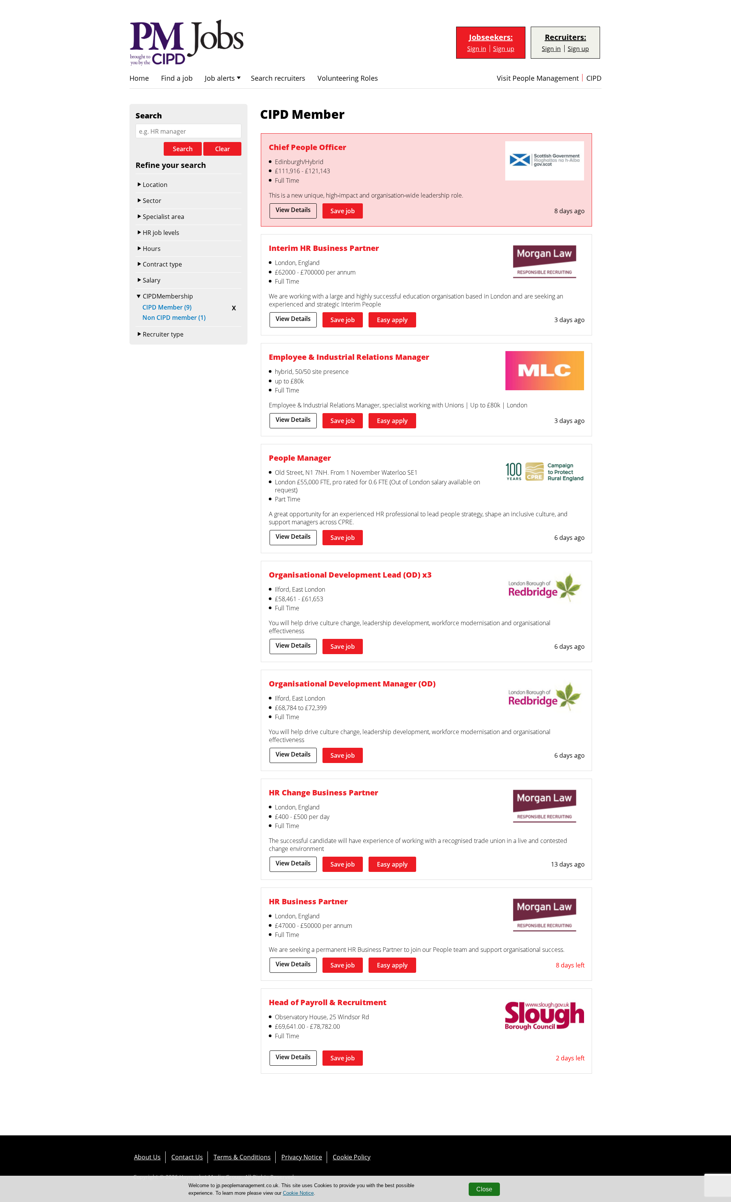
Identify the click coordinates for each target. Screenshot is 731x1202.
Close (484, 1189)
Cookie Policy (351, 1157)
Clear (222, 149)
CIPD (594, 78)
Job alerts (220, 78)
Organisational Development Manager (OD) (352, 683)
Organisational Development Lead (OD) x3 (350, 574)
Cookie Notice (298, 1193)
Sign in (476, 48)
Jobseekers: (491, 37)
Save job (342, 211)
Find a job (177, 78)
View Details (293, 210)
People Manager (300, 457)
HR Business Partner (308, 901)
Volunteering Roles (348, 78)
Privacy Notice (301, 1157)
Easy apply (392, 320)
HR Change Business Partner (323, 792)
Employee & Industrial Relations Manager (349, 356)
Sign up (503, 48)
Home (139, 78)
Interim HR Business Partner (324, 248)
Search (183, 149)
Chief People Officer (307, 147)
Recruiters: (565, 37)
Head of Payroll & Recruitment (327, 1002)
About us (147, 1157)
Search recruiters (278, 78)
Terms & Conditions (242, 1157)
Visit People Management (538, 78)
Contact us (187, 1157)
